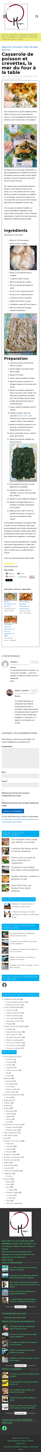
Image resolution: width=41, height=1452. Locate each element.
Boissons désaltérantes (12, 1095)
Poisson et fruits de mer (25, 47)
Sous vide (7, 1168)
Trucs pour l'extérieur (14, 1043)
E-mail (5, 781)
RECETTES (6, 50)
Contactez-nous (20, 1443)
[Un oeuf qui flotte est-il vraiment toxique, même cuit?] (5, 1383)
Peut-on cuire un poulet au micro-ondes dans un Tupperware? (23, 860)
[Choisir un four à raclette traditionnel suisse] (5, 1398)
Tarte (8, 1122)
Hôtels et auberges (13, 1015)
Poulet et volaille (12, 1192)
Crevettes (7, 47)
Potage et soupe (10, 1154)
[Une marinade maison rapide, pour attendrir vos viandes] (5, 1390)
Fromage (9, 1062)
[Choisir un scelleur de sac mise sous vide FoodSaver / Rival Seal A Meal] (5, 1406)
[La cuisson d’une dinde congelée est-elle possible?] (5, 1375)
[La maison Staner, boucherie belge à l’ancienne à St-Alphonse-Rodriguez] (5, 1300)
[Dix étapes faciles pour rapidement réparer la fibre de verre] (5, 934)
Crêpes (6, 1105)
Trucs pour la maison (13, 1045)
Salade (6, 1163)
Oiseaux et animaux (13, 1005)
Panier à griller (11, 1089)
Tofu (7, 1176)
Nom (4, 772)
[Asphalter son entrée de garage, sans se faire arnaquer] (5, 966)
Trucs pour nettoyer (13, 1048)
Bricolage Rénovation (14, 1037)
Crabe (8, 1143)
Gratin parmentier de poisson (10, 604)
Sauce (8, 1076)
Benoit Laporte (22, 691)
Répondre (34, 662)
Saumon (9, 1152)
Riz (7, 1073)
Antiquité (9, 1029)
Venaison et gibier (12, 1203)
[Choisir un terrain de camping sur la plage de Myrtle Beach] (5, 1292)
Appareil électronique (14, 1032)
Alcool (8, 1097)
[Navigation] (4, 16)
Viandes (7, 1179)
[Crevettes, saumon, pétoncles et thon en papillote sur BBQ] (10, 619)
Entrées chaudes (12, 1127)
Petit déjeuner (9, 1135)
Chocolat (9, 1114)
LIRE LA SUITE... (8, 1260)
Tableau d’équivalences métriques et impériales (20, 1440)
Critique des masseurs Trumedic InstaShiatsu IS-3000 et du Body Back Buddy (25, 914)
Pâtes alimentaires (10, 1133)
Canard (11, 1195)
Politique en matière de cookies (20, 1438)
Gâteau (9, 1116)
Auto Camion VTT (12, 1034)
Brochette (9, 1081)
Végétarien (8, 1173)
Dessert (7, 1108)
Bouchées (9, 1111)
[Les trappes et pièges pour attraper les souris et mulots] (5, 950)
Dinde (11, 1198)
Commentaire (7, 746)
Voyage (9, 1024)
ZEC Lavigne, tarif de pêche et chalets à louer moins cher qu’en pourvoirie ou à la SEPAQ (24, 1284)
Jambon (11, 1190)
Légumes (9, 1067)
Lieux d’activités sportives (15, 1002)
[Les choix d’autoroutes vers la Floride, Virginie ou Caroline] (5, 1268)
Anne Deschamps (13, 79)
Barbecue (7, 1078)
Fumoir (8, 1086)
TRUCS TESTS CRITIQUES (14, 1026)
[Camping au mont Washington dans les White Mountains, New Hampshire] (5, 1276)
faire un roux (22, 416)
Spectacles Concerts (13, 1021)
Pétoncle (9, 1149)
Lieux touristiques (12, 1018)
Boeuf (8, 1184)
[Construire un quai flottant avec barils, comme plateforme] (5, 942)
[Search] (36, 16)
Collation (7, 1103)
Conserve (9, 1059)
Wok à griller (10, 1092)
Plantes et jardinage (13, 1040)
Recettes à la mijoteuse (12, 1157)
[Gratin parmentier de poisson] (10, 597)
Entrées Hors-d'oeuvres (12, 1124)
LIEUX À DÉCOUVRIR (12, 1007)
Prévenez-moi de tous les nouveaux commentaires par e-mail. (15, 794)
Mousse (9, 1119)
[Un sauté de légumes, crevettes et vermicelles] (25, 597)
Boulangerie (8, 1100)
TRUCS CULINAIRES (11, 1171)
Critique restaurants (13, 1013)
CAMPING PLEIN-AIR (12, 999)
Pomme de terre (12, 1070)
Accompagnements (11, 1057)
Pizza (6, 1138)
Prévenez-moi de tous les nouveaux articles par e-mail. (20, 804)
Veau (8, 1201)
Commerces (10, 1010)
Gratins (9, 1065)
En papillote (10, 1084)
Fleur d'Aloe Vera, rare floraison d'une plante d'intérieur (21, 888)
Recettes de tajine (10, 1160)
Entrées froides (11, 1130)
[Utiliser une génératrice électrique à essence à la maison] (5, 958)
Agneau (9, 1182)
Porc (8, 1187)
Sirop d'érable (9, 1165)
